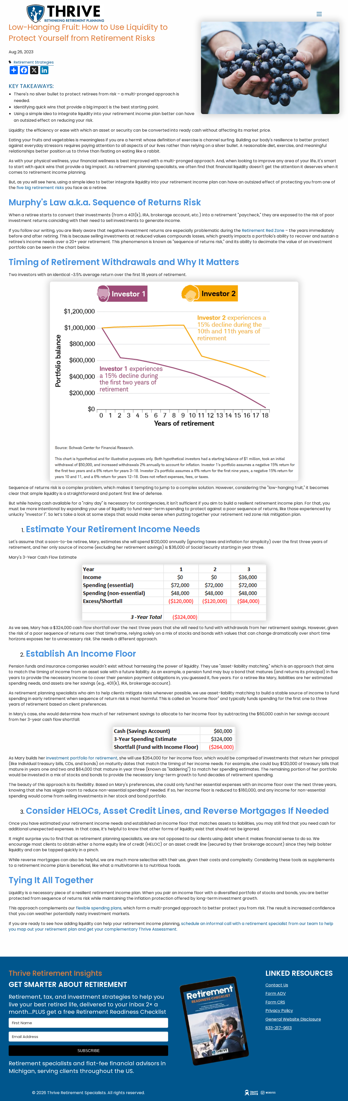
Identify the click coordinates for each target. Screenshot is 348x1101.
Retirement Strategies (34, 62)
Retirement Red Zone (263, 230)
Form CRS (275, 1002)
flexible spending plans (99, 908)
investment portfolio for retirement (81, 758)
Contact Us (276, 985)
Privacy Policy (279, 1011)
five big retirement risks (40, 188)
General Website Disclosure (293, 1019)
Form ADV (275, 993)
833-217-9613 (278, 1028)
